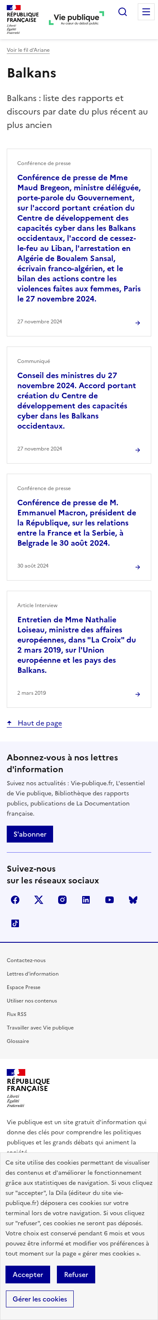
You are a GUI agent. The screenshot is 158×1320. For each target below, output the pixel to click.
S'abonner (29, 834)
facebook (15, 899)
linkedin (86, 899)
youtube (109, 899)
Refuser (76, 1274)
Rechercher (122, 11)
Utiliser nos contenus (32, 1001)
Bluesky (133, 899)
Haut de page (39, 723)
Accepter (28, 1274)
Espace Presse (23, 987)
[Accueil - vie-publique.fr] (76, 19)
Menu (146, 11)
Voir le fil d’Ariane (28, 50)
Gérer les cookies (40, 1299)
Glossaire (18, 1041)
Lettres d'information (33, 974)
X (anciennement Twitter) (38, 899)
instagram (62, 899)
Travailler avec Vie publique (40, 1028)
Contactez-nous (26, 960)
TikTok (15, 923)
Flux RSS (17, 1014)
